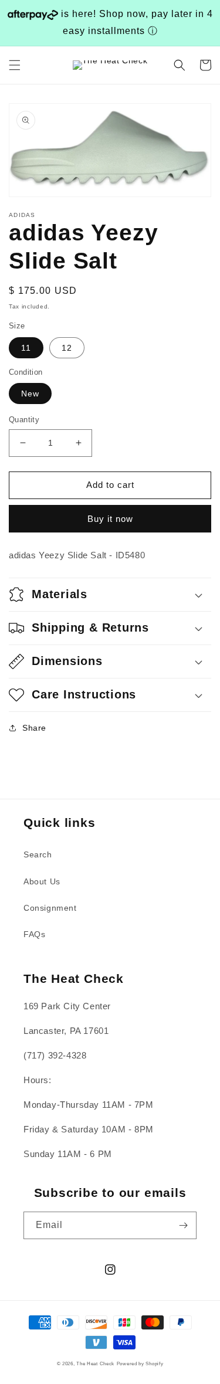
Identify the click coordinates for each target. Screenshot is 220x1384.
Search (37, 854)
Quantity (24, 419)
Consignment (50, 908)
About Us (41, 881)
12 (67, 347)
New (30, 393)
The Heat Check (95, 1363)
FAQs (34, 934)
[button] (15, 65)
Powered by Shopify (140, 1363)
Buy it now (110, 519)
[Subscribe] (183, 1225)
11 (26, 347)
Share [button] (34, 727)
